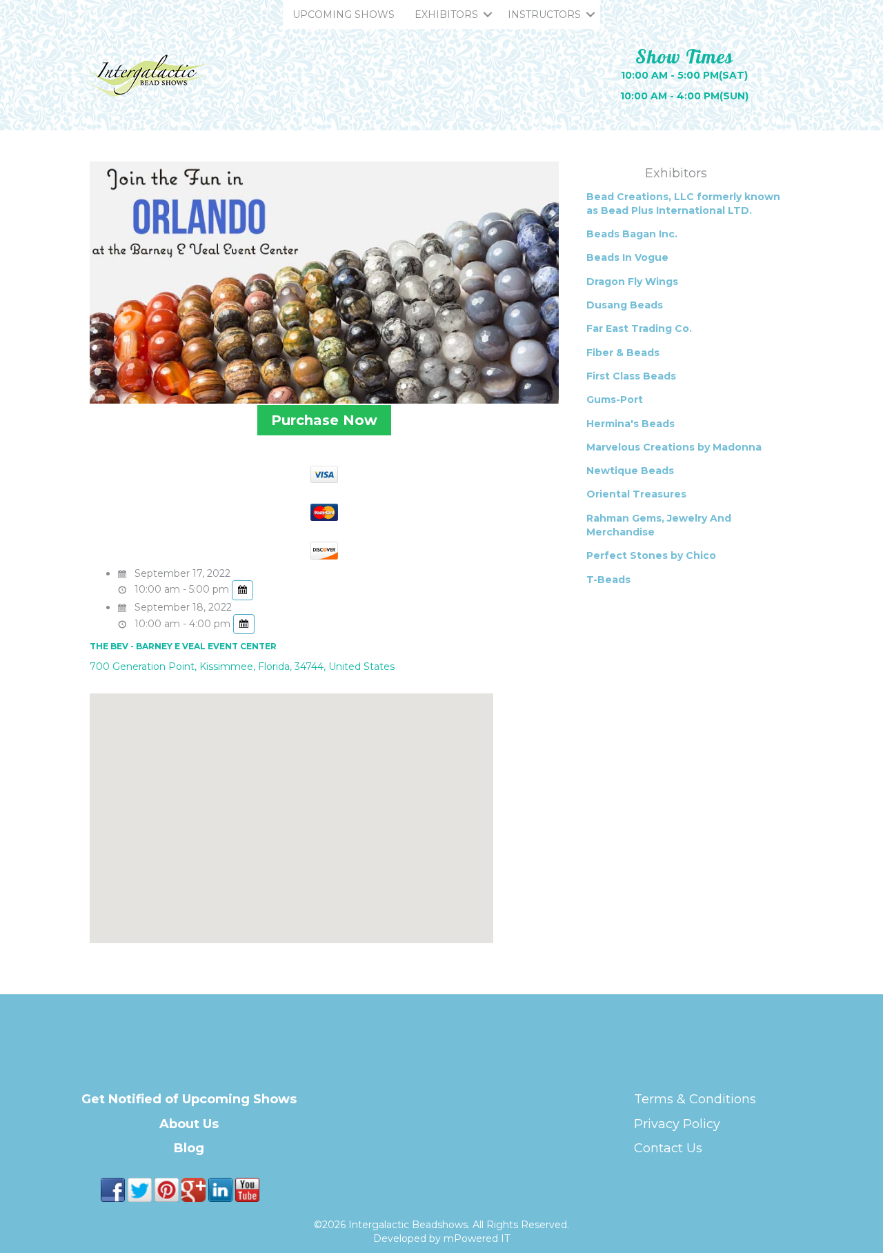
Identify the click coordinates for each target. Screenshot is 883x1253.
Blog (189, 1148)
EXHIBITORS (446, 14)
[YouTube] (247, 1189)
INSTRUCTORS (544, 14)
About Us (189, 1124)
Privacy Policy (677, 1124)
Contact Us (668, 1148)
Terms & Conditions (695, 1099)
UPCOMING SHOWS (343, 14)
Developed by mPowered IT (441, 1238)
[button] (487, 14)
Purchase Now (324, 420)
